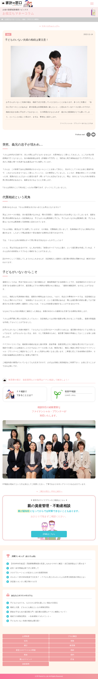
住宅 (26, 641)
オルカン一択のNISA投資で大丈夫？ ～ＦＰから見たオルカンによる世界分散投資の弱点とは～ (48, 577)
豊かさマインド (26, 659)
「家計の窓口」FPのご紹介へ (50, 491)
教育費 (72, 645)
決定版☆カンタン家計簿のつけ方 (23, 581)
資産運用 (25, 664)
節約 (72, 655)
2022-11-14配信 (33, 19)
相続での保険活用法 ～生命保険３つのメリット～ (30, 616)
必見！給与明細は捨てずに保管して (24, 568)
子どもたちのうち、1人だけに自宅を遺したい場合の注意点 (34, 603)
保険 (72, 641)
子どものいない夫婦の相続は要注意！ (25, 621)
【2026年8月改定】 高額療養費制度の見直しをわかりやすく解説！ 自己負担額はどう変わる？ (48, 564)
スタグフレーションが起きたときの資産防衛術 (29, 573)
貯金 (72, 659)
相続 (23, 19)
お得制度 (25, 636)
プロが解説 (72, 636)
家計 (26, 645)
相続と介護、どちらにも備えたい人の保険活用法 (30, 607)
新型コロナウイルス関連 (26, 650)
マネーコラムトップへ (50, 26)
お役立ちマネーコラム (12, 19)
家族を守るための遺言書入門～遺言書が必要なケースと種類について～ (38, 612)
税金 (26, 655)
